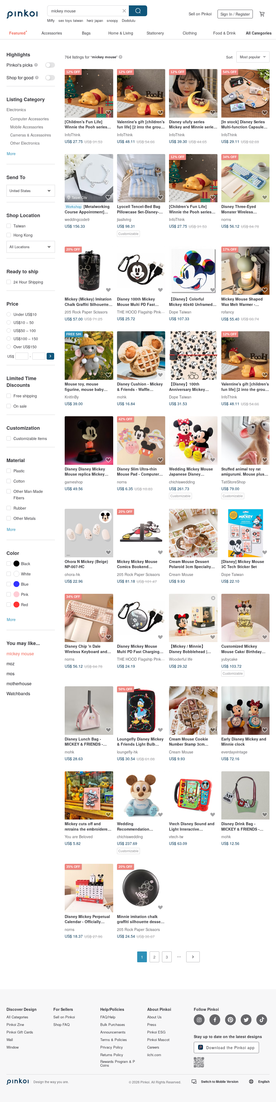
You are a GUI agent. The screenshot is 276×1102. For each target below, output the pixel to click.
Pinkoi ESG (156, 1032)
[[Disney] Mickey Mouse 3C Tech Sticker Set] (245, 533)
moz (10, 663)
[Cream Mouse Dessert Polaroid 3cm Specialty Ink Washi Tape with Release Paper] (193, 533)
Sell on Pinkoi (200, 13)
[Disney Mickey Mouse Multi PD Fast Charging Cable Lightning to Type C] (141, 618)
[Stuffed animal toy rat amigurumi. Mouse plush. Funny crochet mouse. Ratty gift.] (245, 440)
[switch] (30, 65)
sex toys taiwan (70, 20)
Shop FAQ (61, 1024)
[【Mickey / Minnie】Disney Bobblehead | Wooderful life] (193, 618)
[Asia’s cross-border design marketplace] (21, 14)
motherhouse (19, 683)
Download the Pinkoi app (230, 1047)
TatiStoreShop (233, 481)
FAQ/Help (107, 1017)
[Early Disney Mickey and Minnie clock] (245, 710)
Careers (153, 1047)
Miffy (51, 20)
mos (10, 673)
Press (151, 1024)
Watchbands (18, 693)
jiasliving (124, 219)
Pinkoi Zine (15, 1024)
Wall (9, 1040)
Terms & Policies (113, 1040)
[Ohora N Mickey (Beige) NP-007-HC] (89, 533)
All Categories (17, 1017)
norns (226, 219)
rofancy (227, 312)
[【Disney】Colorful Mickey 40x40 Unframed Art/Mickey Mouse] (193, 271)
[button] (50, 356)
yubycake (229, 659)
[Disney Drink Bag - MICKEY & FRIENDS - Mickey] (245, 795)
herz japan (95, 20)
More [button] (11, 153)
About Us (154, 1017)
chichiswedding (182, 481)
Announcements (113, 1032)
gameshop (74, 481)
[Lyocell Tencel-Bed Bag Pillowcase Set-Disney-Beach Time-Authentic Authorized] (141, 178)
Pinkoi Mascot (158, 1040)
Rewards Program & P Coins (117, 1063)
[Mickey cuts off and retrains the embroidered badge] (89, 795)
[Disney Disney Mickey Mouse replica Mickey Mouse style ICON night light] (89, 440)
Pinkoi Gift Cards (19, 1032)
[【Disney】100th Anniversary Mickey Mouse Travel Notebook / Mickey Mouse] (193, 355)
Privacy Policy (111, 1047)
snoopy (112, 20)
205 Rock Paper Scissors (86, 312)
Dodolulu (128, 20)
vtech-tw (176, 836)
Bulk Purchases (112, 1024)
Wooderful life (180, 659)
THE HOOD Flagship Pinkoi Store (145, 312)
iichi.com (154, 1055)
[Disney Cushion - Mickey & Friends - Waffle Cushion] (141, 355)
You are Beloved (79, 836)
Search (138, 10)
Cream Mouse (181, 574)
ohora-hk (72, 574)
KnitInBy (72, 397)
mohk (121, 397)
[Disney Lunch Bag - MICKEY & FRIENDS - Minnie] (89, 710)
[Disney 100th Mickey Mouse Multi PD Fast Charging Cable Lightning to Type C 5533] (141, 271)
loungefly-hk (127, 751)
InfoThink (72, 134)
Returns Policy (111, 1055)
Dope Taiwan (180, 312)
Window (12, 1047)
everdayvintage (234, 751)
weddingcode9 (77, 219)
